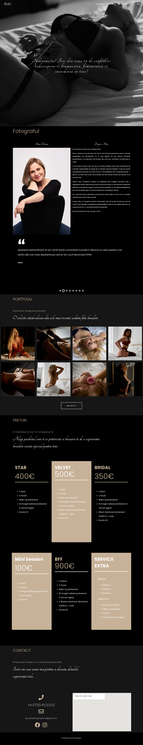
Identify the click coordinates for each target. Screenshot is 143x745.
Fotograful (99, 4)
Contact (130, 4)
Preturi (120, 4)
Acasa (89, 4)
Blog (138, 4)
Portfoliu (110, 4)
